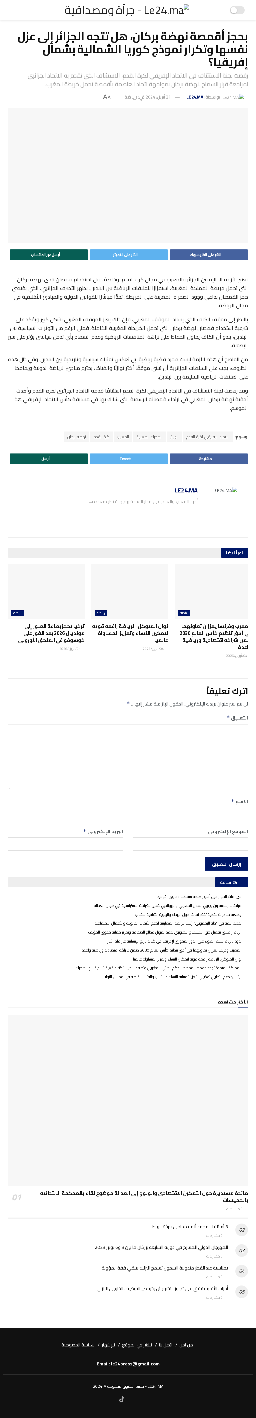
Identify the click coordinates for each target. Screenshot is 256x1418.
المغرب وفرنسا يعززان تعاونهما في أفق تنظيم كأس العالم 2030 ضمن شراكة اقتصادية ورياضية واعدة (215, 636)
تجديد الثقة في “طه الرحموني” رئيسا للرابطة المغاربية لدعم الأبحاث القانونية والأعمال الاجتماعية (168, 923)
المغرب (123, 436)
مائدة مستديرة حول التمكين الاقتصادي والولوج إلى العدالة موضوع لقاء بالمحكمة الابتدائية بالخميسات (144, 1196)
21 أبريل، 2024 (158, 97)
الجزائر (174, 436)
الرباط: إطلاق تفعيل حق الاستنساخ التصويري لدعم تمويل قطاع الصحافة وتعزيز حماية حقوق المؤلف (165, 932)
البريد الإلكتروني (103, 831)
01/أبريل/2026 (70, 649)
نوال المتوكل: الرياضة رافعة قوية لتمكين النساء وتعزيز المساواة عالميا (130, 633)
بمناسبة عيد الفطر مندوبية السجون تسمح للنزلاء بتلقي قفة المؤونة (165, 1268)
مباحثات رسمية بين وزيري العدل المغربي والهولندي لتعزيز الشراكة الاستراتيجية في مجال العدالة (168, 905)
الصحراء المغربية (150, 436)
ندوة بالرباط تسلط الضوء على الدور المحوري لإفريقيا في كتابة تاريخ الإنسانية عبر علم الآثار (174, 941)
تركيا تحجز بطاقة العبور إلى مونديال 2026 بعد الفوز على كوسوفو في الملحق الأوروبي (51, 633)
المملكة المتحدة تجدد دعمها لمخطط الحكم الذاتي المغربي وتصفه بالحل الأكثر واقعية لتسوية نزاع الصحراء (159, 968)
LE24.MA (194, 97)
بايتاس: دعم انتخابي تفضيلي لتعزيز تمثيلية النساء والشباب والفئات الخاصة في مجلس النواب (172, 977)
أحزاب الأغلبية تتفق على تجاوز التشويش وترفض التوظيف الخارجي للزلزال (162, 1288)
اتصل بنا (165, 1345)
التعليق (237, 717)
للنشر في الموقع (137, 1345)
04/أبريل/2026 (237, 656)
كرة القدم (101, 436)
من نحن (186, 1345)
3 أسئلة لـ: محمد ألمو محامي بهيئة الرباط (190, 1226)
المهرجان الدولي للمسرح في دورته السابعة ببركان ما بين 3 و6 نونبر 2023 (161, 1247)
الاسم (239, 801)
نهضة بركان (76, 436)
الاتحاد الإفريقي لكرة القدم (207, 436)
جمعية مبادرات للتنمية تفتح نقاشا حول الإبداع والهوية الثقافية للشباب (188, 914)
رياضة (130, 97)
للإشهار (108, 1345)
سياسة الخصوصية (78, 1345)
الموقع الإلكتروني (228, 831)
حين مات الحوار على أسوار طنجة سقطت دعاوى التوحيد (199, 896)
